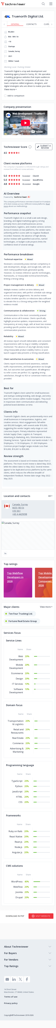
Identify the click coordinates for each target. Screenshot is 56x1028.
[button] (28, 535)
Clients (48, 24)
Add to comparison (15, 95)
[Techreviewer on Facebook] (27, 979)
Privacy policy (11, 1003)
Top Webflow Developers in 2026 (15, 577)
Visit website (43, 916)
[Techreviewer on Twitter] (20, 979)
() (26, 176)
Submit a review (45, 146)
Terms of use (10, 996)
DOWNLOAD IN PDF (15, 916)
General (15, 24)
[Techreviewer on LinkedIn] (14, 979)
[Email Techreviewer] (7, 979)
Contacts (31, 24)
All (49, 495)
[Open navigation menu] (51, 4)
